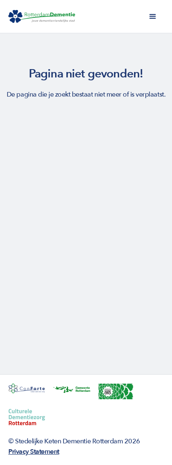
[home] (41, 16)
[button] (153, 16)
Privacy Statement (33, 451)
